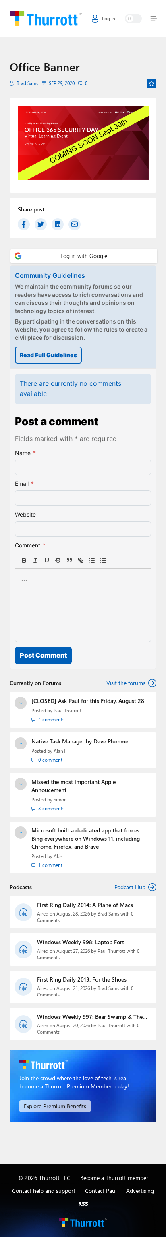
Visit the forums (125, 683)
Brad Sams (27, 83)
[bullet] (103, 560)
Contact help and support (43, 1190)
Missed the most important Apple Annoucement (73, 786)
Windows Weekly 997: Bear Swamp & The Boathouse (90, 1017)
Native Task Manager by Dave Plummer (80, 741)
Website (25, 514)
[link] (114, 560)
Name (25, 452)
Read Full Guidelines (48, 354)
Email (24, 483)
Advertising (140, 1190)
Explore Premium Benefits (55, 1106)
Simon (60, 799)
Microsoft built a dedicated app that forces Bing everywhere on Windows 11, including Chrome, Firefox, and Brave (85, 838)
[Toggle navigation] (152, 18)
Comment (30, 545)
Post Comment (43, 655)
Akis (58, 856)
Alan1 (60, 751)
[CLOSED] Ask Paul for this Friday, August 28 (87, 701)
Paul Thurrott (67, 710)
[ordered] (92, 560)
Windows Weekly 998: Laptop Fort (80, 942)
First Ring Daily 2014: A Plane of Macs (85, 905)
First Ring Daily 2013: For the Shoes (82, 979)
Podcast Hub (129, 887)
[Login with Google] (83, 256)
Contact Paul (100, 1190)
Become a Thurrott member (114, 1178)
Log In (108, 18)
